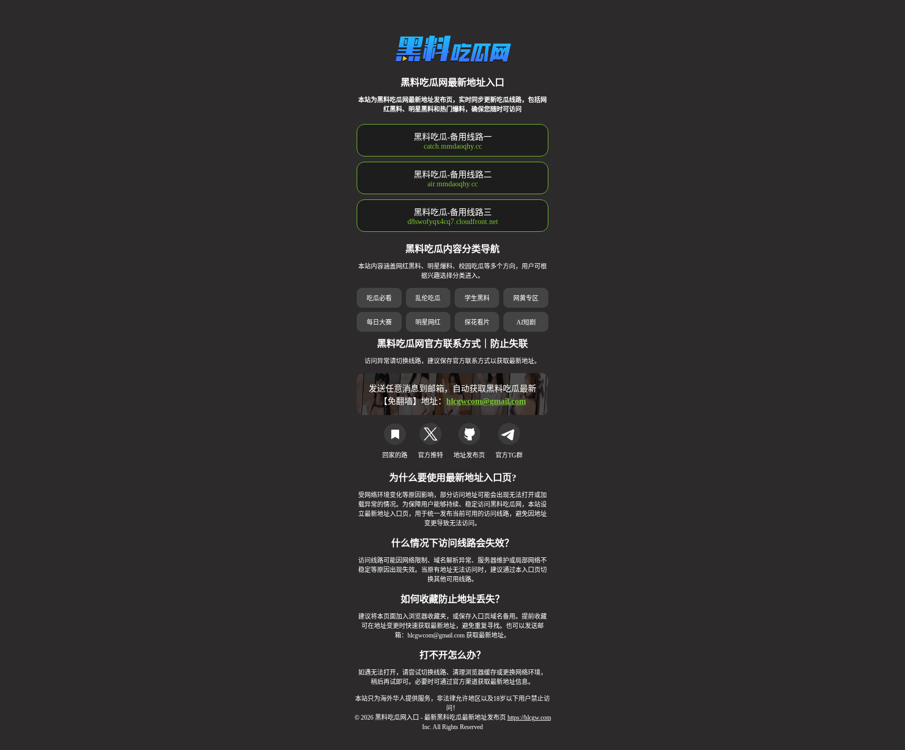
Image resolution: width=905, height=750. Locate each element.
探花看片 (477, 322)
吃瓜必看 (379, 298)
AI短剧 (526, 322)
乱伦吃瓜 (427, 298)
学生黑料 (477, 298)
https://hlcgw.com (529, 717)
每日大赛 (379, 322)
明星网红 (427, 322)
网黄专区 (525, 298)
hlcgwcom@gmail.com (486, 401)
